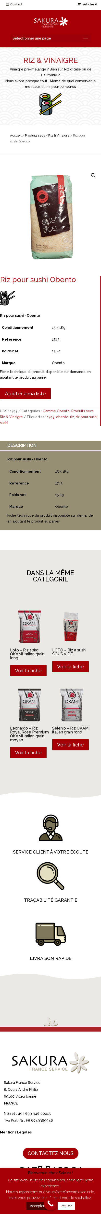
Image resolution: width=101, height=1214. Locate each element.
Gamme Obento (56, 411)
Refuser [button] (66, 1206)
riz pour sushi (86, 417)
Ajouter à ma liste (25, 394)
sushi (4, 423)
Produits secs (35, 135)
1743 (50, 417)
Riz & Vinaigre (59, 135)
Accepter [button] (37, 1206)
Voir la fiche (28, 671)
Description (22, 445)
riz (72, 417)
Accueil (16, 135)
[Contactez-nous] (50, 1203)
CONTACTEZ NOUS (51, 1153)
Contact (16, 4)
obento (62, 417)
